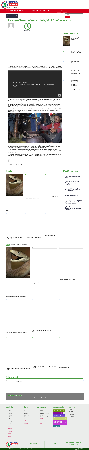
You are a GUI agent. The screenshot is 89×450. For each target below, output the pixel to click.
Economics (26, 413)
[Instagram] (82, 449)
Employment (27, 415)
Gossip (41, 410)
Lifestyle (10, 417)
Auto (25, 410)
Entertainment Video (44, 417)
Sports (10, 418)
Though (10, 422)
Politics (10, 415)
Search (67, 17)
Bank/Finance (27, 417)
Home (10, 410)
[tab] (8, 245)
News (10, 412)
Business (10, 413)
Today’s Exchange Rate (50, 235)
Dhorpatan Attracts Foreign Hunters (75, 62)
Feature (42, 412)
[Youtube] (80, 449)
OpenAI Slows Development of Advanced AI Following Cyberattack (75, 83)
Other (10, 423)
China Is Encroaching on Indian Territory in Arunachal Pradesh (73, 208)
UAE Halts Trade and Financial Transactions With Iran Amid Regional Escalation (74, 202)
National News (11, 395)
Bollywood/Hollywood (44, 413)
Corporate (26, 412)
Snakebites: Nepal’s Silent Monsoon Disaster (75, 38)
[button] (59, 11)
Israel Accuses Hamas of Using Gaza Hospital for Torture (76, 72)
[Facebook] (76, 449)
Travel (20, 395)
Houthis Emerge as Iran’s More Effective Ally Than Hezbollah (76, 53)
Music (41, 415)
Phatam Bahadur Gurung (41, 399)
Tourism (16, 395)
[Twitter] (78, 449)
